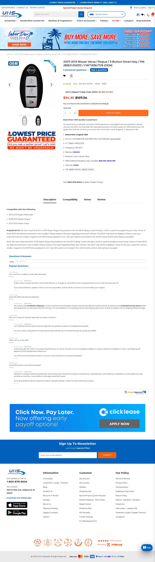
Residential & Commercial (32, 21)
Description (49, 199)
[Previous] (10, 84)
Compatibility (70, 199)
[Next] (52, 84)
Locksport (128, 21)
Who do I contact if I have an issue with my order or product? (32, 317)
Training (103, 21)
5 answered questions (74, 70)
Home (9, 54)
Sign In (151, 8)
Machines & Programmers (60, 21)
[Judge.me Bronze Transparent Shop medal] (68, 542)
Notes (87, 199)
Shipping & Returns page (135, 308)
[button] (15, 290)
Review (101, 199)
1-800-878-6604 (8, 8)
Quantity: (67, 108)
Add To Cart (113, 113)
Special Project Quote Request (77, 8)
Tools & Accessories (86, 21)
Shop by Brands (143, 21)
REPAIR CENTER (37, 8)
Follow (11, 276)
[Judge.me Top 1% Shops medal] (78, 542)
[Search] (81, 14)
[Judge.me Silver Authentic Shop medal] (58, 542)
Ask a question (99, 70)
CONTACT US (22, 8)
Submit (107, 455)
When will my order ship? (19, 340)
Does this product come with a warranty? (25, 365)
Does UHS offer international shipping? (24, 297)
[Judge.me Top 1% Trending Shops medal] (88, 542)
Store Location (140, 8)
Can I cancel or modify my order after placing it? (27, 274)
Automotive (10, 21)
